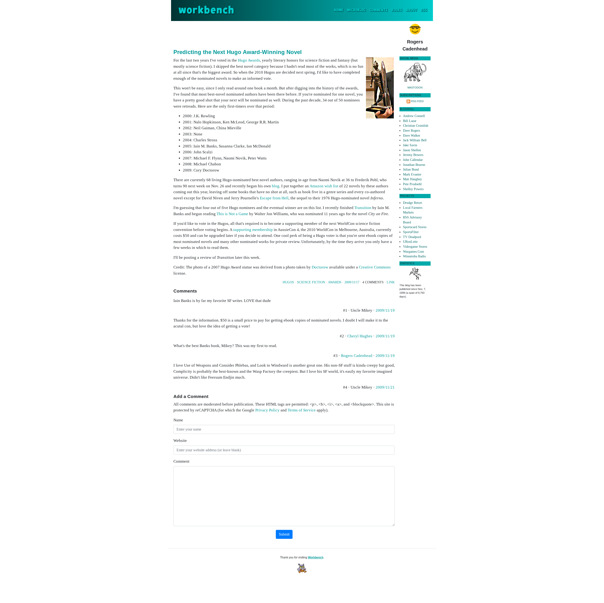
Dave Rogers (411, 130)
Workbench (315, 557)
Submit (284, 534)
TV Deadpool (412, 237)
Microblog (356, 10)
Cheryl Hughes (359, 336)
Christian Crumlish (415, 125)
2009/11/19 (385, 310)
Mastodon (415, 87)
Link (391, 282)
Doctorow (320, 267)
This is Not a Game (232, 214)
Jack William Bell (415, 140)
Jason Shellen (412, 150)
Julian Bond (411, 169)
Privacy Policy (267, 410)
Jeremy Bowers (413, 155)
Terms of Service (302, 410)
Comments (378, 10)
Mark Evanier (412, 174)
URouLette (410, 241)
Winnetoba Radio (414, 256)
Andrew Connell (414, 116)
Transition (362, 207)
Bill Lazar (409, 121)
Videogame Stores (415, 246)
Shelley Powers (413, 189)
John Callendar (413, 160)
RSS (424, 10)
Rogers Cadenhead (356, 355)
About (411, 10)
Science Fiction (311, 282)
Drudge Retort (412, 203)
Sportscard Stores (414, 227)
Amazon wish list (324, 186)
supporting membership (253, 229)
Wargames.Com (413, 251)
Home (339, 10)
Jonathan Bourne (414, 165)
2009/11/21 (385, 387)
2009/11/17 (351, 282)
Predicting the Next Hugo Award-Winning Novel (237, 52)
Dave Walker (411, 135)
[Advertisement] (284, 34)
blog (275, 186)
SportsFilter (411, 232)
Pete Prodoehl (412, 184)
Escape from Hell (274, 198)
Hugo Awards (249, 60)
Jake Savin (410, 145)
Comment (181, 461)
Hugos (288, 282)
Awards (334, 282)
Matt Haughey (412, 179)
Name (178, 420)
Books (396, 10)
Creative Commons (375, 267)
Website (180, 440)
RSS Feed (417, 101)
